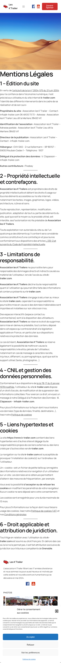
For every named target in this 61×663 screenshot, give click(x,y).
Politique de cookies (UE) (44, 510)
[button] (56, 611)
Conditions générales (15, 514)
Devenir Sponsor (49, 6)
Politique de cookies (29, 659)
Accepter (30, 637)
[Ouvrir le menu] (23, 6)
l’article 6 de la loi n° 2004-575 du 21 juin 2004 (35, 90)
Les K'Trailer (16, 561)
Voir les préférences (30, 652)
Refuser (30, 645)
